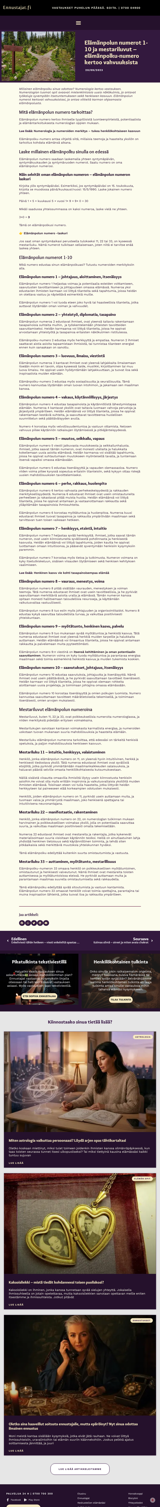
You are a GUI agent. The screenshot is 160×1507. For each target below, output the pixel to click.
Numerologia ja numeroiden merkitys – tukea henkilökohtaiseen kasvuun (87, 131)
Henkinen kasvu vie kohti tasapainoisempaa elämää (71, 573)
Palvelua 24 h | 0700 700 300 (29, 1493)
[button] (78, 23)
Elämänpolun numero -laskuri (46, 233)
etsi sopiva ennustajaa (39, 996)
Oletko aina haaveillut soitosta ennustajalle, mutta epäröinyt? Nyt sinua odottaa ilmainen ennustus (73, 1426)
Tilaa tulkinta (121, 999)
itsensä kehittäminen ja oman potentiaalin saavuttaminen (77, 653)
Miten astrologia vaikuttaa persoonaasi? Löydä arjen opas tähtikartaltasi (67, 1140)
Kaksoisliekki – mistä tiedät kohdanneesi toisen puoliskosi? (56, 1282)
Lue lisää (16, 1163)
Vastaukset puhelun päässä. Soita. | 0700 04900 (96, 7)
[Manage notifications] (152, 1500)
